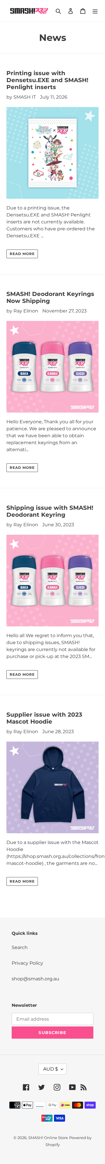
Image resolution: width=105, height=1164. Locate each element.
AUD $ (50, 1069)
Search (20, 947)
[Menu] (95, 11)
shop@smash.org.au (35, 979)
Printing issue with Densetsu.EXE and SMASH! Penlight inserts (47, 80)
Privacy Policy (27, 963)
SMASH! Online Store (48, 1137)
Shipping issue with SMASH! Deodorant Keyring (49, 511)
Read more (22, 254)
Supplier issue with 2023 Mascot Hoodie (44, 718)
